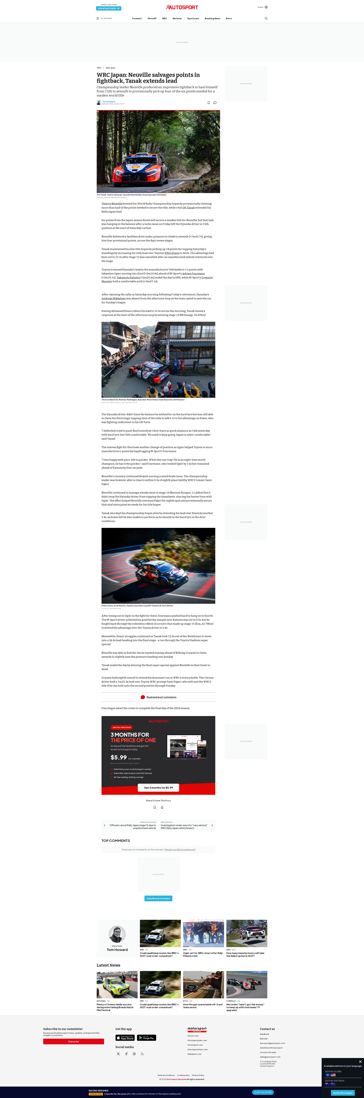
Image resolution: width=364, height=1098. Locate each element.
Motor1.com (193, 1036)
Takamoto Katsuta (128, 277)
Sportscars (193, 18)
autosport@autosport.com (272, 1043)
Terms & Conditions (166, 1075)
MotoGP (152, 18)
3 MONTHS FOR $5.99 (109, 8)
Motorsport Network (176, 1079)
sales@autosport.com (270, 1057)
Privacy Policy (198, 1075)
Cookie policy (183, 1075)
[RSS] (142, 1054)
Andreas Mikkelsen (114, 298)
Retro (229, 18)
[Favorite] (209, 102)
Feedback (264, 1034)
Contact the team (268, 1052)
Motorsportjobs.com (197, 1040)
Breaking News (212, 18)
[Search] (266, 18)
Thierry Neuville (112, 203)
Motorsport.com (195, 1045)
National (177, 18)
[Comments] (216, 102)
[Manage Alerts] (162, 807)
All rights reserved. (196, 1079)
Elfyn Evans (172, 253)
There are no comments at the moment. (158, 849)
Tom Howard (108, 101)
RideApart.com (194, 1054)
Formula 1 (137, 18)
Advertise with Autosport (271, 1048)
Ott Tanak (189, 207)
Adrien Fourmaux (193, 273)
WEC (164, 18)
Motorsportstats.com (198, 1049)
